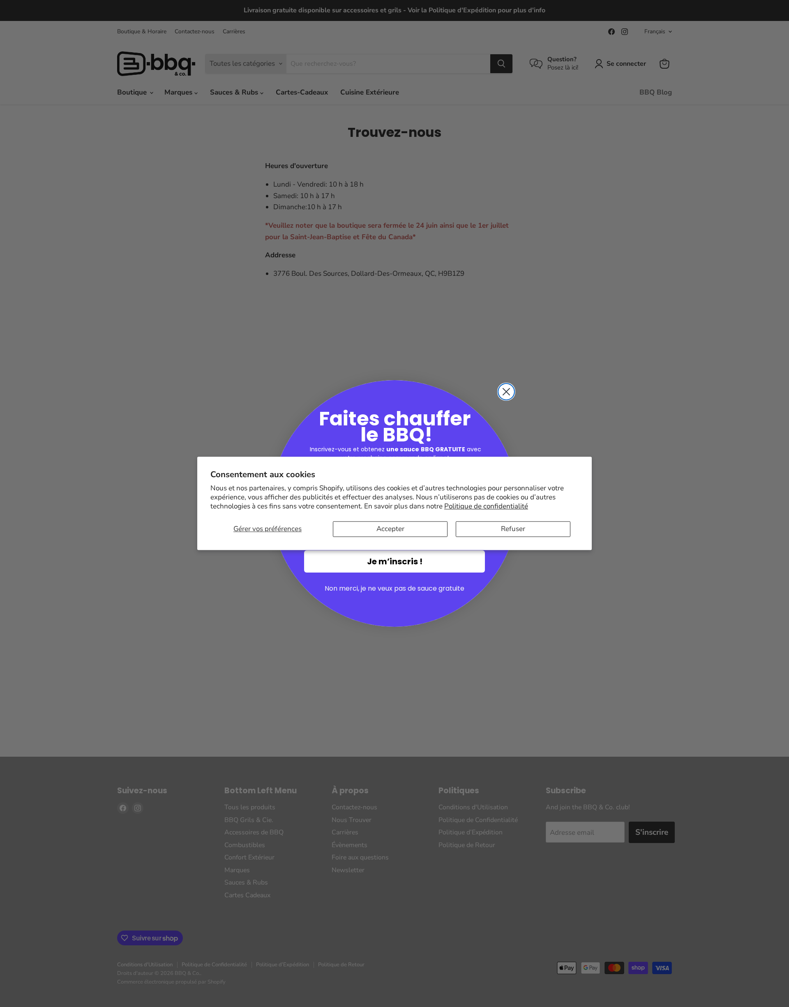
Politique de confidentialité (486, 506)
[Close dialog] (506, 391)
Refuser (513, 529)
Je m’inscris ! (394, 561)
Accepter (390, 529)
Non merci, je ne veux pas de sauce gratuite (394, 588)
